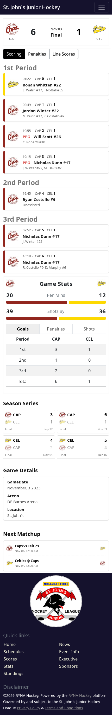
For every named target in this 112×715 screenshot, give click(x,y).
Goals (23, 329)
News (64, 644)
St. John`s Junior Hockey (31, 7)
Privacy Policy (28, 707)
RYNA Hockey (80, 695)
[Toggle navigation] (101, 7)
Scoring (14, 54)
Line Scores (64, 54)
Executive (68, 659)
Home (10, 644)
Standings (13, 673)
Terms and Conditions (64, 707)
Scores (10, 659)
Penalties (37, 54)
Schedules (14, 652)
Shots (89, 329)
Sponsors (68, 666)
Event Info (69, 652)
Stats (9, 666)
